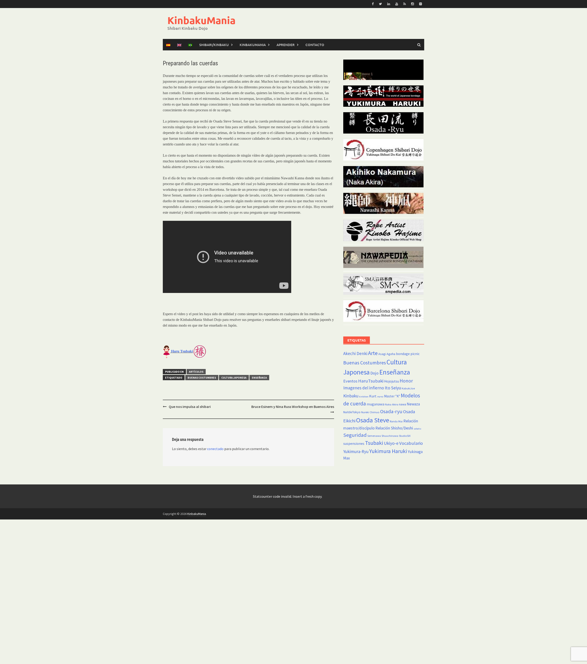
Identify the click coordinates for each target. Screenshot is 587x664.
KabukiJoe (408, 388)
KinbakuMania (201, 20)
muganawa (375, 404)
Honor (406, 381)
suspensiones (353, 443)
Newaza (413, 404)
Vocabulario (411, 443)
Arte (373, 353)
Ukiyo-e (391, 443)
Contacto (314, 44)
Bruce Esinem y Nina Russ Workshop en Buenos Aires (292, 406)
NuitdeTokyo (351, 412)
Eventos (350, 381)
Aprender (286, 44)
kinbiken (363, 396)
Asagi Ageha (386, 354)
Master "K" (392, 396)
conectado (215, 448)
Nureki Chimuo (370, 412)
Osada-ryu (391, 411)
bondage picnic (408, 354)
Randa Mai (396, 421)
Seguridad (355, 435)
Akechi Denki (355, 353)
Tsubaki (374, 442)
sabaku (417, 428)
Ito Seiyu (393, 388)
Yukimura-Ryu (355, 451)
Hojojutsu (391, 381)
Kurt (373, 396)
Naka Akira (391, 404)
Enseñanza (259, 377)
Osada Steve (372, 420)
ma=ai (380, 396)
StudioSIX (404, 435)
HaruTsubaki (370, 381)
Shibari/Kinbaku (214, 44)
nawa (402, 404)
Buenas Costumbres (202, 377)
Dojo (374, 373)
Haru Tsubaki (181, 351)
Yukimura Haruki (388, 451)
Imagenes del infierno (363, 388)
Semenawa (374, 435)
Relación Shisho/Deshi (394, 428)
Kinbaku (350, 396)
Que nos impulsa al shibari (190, 406)
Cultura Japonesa (233, 377)
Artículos (196, 371)
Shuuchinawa (390, 435)
